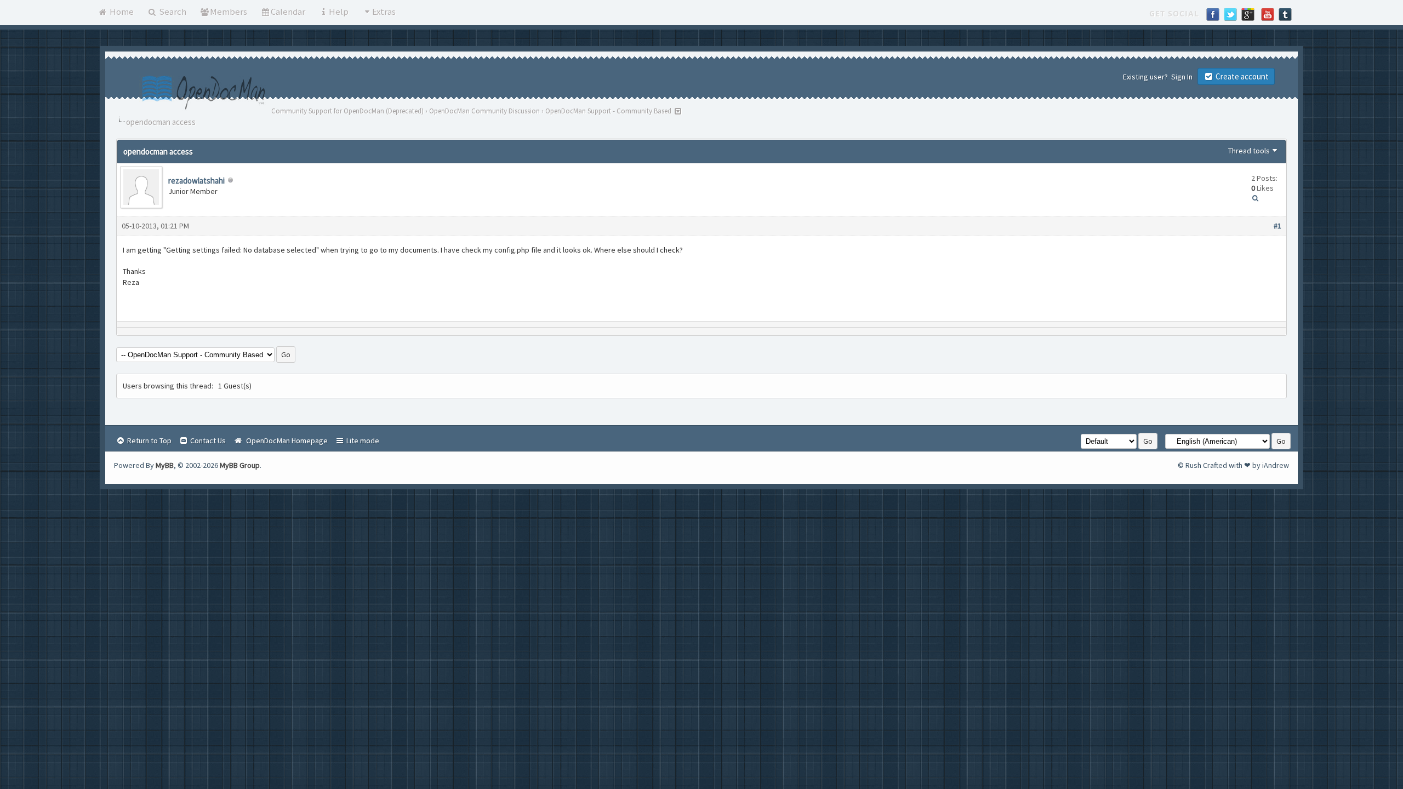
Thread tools (1249, 151)
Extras (384, 11)
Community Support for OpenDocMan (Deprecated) (347, 111)
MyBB (165, 465)
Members (228, 11)
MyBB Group (240, 465)
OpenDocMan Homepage (285, 440)
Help (339, 11)
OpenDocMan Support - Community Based (608, 111)
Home (121, 11)
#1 (1277, 226)
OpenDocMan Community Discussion (484, 111)
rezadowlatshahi (196, 180)
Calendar (288, 11)
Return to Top (149, 440)
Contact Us (207, 440)
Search (171, 11)
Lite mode (362, 440)
